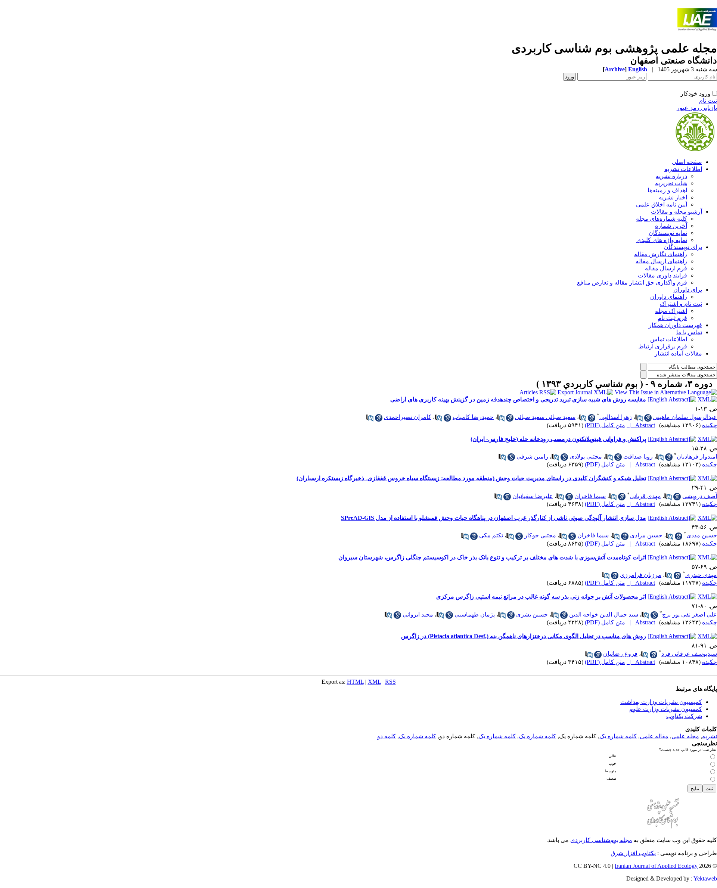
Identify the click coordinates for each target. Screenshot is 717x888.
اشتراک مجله (671, 311)
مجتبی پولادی (585, 456)
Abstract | (641, 425)
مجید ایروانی (418, 614)
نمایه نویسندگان (668, 233)
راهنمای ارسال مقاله (661, 261)
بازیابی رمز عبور (697, 108)
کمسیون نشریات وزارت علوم (665, 709)
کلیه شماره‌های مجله (661, 218)
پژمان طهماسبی (474, 614)
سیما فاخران (590, 496)
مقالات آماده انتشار (678, 353)
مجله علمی (685, 736)
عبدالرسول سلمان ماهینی (685, 417)
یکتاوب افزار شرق (633, 853)
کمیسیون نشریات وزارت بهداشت (661, 702)
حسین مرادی (646, 535)
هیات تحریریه (671, 183)
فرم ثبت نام (672, 318)
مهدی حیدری (701, 575)
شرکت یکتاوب (684, 716)
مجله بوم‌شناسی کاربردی (601, 840)
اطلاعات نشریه (683, 169)
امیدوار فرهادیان (697, 456)
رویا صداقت (638, 456)
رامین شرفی (532, 456)
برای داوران (687, 289)
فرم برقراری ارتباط (662, 346)
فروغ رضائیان (620, 654)
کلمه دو (386, 736)
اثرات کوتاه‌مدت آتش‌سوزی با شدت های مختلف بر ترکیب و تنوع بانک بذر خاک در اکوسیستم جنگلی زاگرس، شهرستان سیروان (492, 557)
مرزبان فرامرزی (640, 575)
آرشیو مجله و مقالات (676, 211)
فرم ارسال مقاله (666, 268)
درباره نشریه (671, 176)
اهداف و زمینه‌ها (667, 190)
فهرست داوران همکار (675, 325)
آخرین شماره (671, 226)
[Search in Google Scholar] (648, 418)
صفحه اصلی (687, 162)
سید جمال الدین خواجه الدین (603, 614)
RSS (390, 682)
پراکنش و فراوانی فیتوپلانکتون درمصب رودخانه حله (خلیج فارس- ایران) (558, 439)
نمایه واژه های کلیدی (661, 240)
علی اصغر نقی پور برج (689, 614)
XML (374, 682)
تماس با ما (689, 332)
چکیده (709, 425)
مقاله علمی (654, 736)
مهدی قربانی (645, 496)
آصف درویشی (699, 496)
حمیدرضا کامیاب (473, 417)
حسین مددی (701, 535)
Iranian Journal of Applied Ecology (656, 866)
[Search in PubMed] (639, 418)
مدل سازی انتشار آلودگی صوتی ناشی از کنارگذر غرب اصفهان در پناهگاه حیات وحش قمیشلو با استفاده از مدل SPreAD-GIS (493, 518)
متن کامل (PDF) (605, 425)
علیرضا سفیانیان (532, 496)
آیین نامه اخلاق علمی (661, 204)
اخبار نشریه (673, 197)
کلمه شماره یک (618, 736)
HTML (355, 682)
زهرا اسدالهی (615, 417)
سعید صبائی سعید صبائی (545, 417)
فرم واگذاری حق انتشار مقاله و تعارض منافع (632, 282)
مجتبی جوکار (540, 535)
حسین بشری (532, 614)
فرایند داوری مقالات (662, 275)
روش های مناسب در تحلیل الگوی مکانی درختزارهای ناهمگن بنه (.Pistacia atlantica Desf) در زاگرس (523, 636)
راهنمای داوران (668, 297)
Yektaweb (705, 878)
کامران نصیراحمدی (407, 417)
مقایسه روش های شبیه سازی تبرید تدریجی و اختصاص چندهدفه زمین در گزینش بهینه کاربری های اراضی (518, 399)
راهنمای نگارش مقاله (660, 254)
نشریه (709, 736)
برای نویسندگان (683, 247)
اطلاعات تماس (668, 339)
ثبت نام (708, 100)
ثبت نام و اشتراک (681, 304)
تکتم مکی (491, 535)
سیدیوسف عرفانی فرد (689, 654)
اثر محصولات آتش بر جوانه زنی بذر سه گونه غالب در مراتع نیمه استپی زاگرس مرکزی (541, 596)
